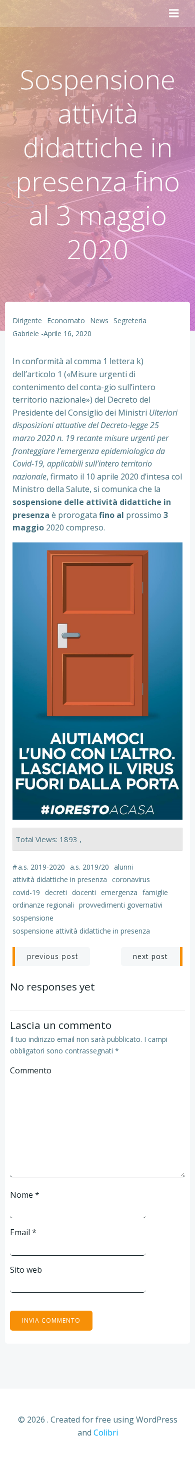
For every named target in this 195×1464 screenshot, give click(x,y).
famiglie (155, 892)
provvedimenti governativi (120, 905)
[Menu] (174, 13)
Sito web (26, 1269)
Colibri (106, 1432)
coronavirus (131, 879)
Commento (31, 1070)
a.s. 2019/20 (89, 867)
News (99, 320)
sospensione (33, 918)
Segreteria (130, 320)
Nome (25, 1194)
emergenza (119, 892)
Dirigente (27, 320)
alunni (123, 867)
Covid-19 (26, 892)
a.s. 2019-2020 (41, 867)
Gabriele (25, 333)
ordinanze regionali (43, 905)
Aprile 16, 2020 (68, 333)
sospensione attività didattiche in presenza (81, 931)
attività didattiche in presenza (59, 879)
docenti (84, 892)
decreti (56, 892)
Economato (66, 320)
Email (23, 1232)
